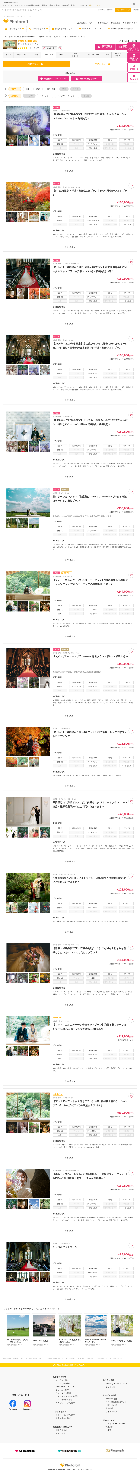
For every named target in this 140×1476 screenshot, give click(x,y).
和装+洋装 (51, 89)
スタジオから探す (63, 1418)
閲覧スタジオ (61, 1430)
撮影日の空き (133, 59)
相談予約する (133, 49)
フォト (35, 55)
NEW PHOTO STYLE (91, 29)
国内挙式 (101, 10)
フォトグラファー (92, 55)
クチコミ (62, 55)
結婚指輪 (136, 10)
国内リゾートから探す (65, 1403)
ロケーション (45, 96)
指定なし (14, 89)
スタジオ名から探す (64, 1400)
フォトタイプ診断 (63, 1393)
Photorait (70, 1465)
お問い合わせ (111, 1405)
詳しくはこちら (94, 5)
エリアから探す (62, 1380)
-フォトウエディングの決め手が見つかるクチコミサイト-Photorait (15, 21)
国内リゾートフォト (63, 29)
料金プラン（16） (36, 64)
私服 (64, 89)
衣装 (107, 55)
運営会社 (109, 1408)
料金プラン (49, 55)
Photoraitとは (111, 1399)
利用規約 (109, 1427)
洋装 (38, 89)
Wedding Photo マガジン (122, 29)
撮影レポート (75, 55)
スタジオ (29, 96)
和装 (27, 89)
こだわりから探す (63, 1383)
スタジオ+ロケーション (67, 96)
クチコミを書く (50, 48)
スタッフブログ (118, 55)
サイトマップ (111, 1411)
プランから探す (62, 1390)
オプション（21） (103, 64)
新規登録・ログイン (87, 23)
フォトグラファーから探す (67, 1396)
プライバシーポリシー (115, 1423)
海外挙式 (110, 10)
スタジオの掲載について (116, 1402)
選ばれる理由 (22, 55)
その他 (75, 89)
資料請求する (133, 69)
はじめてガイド (131, 23)
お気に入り (60, 1433)
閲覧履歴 (116, 23)
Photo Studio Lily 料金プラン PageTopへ (72, 1365)
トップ (8, 55)
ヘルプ (108, 1430)
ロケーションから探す (65, 1415)
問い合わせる (134, 79)
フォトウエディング (123, 10)
